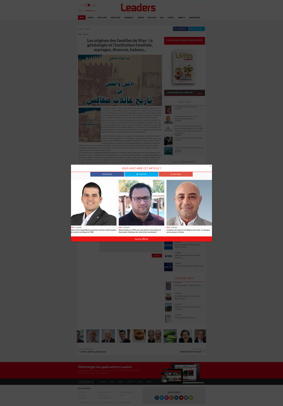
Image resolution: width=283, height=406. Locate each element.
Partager (107, 174)
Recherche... (169, 7)
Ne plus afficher (141, 239)
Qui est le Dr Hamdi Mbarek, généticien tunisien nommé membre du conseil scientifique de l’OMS (93, 231)
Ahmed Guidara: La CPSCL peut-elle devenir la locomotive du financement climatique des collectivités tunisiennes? (140, 231)
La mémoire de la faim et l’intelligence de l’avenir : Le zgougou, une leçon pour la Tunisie (188, 231)
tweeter (142, 174)
